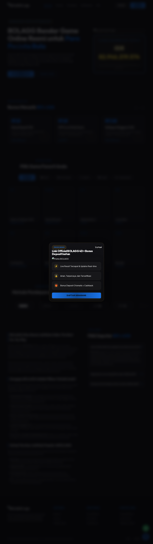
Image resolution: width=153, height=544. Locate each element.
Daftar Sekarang (76, 295)
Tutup (98, 247)
